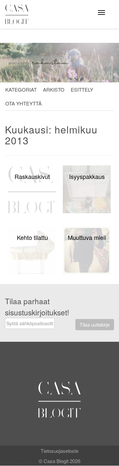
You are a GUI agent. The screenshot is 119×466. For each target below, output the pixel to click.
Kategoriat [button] (21, 89)
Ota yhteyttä (23, 103)
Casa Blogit (18, 14)
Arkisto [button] (53, 89)
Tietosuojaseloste (59, 450)
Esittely (82, 89)
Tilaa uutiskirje (95, 324)
